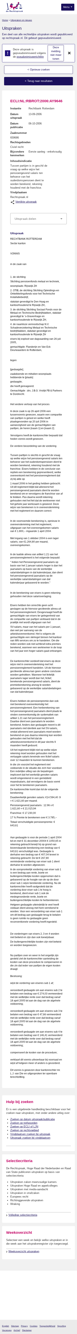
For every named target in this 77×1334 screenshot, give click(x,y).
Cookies (33, 1326)
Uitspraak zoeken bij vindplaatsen (30, 1137)
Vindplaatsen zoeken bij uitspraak (30, 1134)
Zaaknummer (18, 132)
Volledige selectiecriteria (22, 1214)
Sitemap (15, 1326)
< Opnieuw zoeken (39, 69)
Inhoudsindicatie (21, 161)
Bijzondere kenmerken (17, 153)
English (5, 1326)
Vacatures (6, 1330)
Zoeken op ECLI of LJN (24, 1126)
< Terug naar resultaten (38, 80)
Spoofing (61, 1326)
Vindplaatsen (18, 192)
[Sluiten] (69, 53)
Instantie (15, 108)
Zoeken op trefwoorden (23, 1122)
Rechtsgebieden (20, 142)
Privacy (24, 1326)
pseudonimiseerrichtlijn (30, 56)
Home (5, 20)
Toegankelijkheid (47, 1326)
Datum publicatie (16, 125)
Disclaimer (27, 1330)
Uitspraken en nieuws (21, 20)
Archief (17, 1330)
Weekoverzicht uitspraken (23, 1251)
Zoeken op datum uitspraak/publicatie (32, 1119)
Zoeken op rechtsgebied (24, 1130)
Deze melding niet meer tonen (55, 53)
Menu (66, 7)
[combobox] (38, 218)
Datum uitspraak (16, 116)
